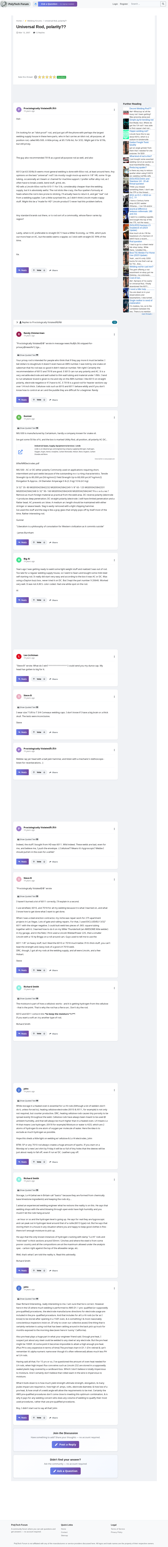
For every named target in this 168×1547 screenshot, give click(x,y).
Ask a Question (67, 1471)
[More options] (114, 109)
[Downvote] (44, 270)
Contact (64, 1532)
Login (115, 4)
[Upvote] (34, 270)
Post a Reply (67, 1444)
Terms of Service (118, 1529)
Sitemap (64, 1535)
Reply (24, 270)
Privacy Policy (116, 1532)
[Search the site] (163, 3)
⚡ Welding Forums (33, 21)
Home (19, 21)
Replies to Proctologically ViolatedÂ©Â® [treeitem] (69, 322)
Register (124, 4)
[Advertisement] (85, 53)
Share (55, 270)
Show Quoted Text (27, 355)
